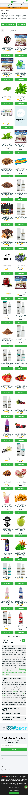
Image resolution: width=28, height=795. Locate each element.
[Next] (23, 640)
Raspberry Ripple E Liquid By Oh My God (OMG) (21, 482)
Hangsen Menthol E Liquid (21, 363)
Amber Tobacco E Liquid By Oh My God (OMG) (7, 340)
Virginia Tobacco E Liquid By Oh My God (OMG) (7, 194)
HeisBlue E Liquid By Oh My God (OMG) (7, 530)
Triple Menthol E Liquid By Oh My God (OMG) (7, 98)
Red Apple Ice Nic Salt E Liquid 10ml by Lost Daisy (21, 627)
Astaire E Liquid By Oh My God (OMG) (21, 411)
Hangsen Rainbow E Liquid (21, 577)
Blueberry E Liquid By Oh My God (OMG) (21, 267)
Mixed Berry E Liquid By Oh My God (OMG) (20, 435)
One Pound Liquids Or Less (8, 24)
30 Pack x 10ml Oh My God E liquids (7, 74)
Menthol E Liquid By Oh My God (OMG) (21, 98)
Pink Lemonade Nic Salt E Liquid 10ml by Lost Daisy (7, 602)
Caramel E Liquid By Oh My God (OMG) (20, 506)
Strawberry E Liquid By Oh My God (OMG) (7, 387)
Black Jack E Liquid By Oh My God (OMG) (7, 49)
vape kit (15, 691)
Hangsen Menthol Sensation (21, 458)
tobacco (22, 693)
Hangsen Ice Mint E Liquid (7, 315)
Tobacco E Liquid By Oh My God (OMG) (7, 482)
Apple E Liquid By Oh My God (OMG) (20, 530)
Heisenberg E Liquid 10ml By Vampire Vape (7, 435)
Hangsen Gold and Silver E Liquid (21, 194)
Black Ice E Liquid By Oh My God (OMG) (20, 554)
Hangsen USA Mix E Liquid (21, 242)
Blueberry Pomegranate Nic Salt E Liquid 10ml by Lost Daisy (21, 602)
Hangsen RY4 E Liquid (21, 339)
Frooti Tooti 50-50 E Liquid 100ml (7, 554)
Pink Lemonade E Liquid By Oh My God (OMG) (7, 506)
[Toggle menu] (2, 2)
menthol (4, 695)
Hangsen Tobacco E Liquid (21, 217)
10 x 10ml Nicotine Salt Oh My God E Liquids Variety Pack (20, 145)
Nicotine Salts (21, 24)
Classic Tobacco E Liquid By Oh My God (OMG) (7, 170)
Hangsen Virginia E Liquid (7, 363)
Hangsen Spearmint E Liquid (7, 578)
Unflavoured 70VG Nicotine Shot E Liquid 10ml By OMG (7, 267)
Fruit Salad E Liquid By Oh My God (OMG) (21, 387)
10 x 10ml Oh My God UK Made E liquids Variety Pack (21, 49)
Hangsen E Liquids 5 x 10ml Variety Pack (7, 121)
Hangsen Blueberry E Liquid (7, 627)
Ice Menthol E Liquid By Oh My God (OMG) (20, 74)
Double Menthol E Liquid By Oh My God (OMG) (7, 145)
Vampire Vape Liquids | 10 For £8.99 (14, 7)
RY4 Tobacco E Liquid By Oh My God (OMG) (7, 243)
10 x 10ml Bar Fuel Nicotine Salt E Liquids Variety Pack (7, 218)
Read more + (4, 21)
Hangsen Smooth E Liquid (7, 410)
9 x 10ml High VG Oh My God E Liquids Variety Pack (20, 292)
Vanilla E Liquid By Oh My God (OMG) (7, 458)
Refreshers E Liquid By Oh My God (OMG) (21, 170)
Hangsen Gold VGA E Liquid (21, 316)
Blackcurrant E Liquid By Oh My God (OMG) (7, 291)
